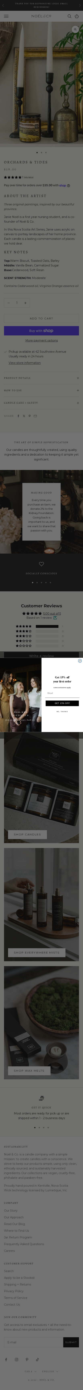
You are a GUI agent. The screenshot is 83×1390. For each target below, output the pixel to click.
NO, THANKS (62, 711)
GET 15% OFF (62, 703)
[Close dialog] (80, 661)
